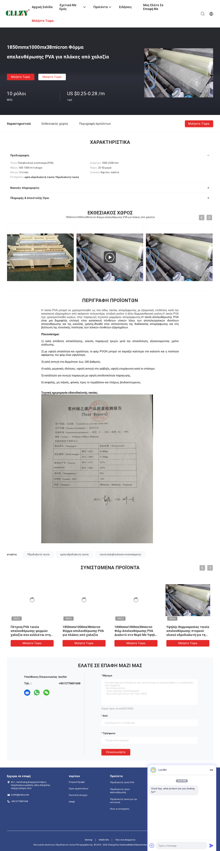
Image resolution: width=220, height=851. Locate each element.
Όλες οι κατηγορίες (119, 809)
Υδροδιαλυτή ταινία (38, 554)
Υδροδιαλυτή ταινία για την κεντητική (123, 801)
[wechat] (46, 692)
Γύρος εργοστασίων (78, 788)
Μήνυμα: (108, 675)
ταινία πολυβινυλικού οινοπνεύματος (120, 554)
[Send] (211, 845)
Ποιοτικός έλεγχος (78, 795)
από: (105, 715)
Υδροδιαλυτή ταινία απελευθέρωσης (120, 791)
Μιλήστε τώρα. (20, 77)
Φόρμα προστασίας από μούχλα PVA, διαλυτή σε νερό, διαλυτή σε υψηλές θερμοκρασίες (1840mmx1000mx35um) (29, 634)
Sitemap (88, 840)
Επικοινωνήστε (115, 752)
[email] (27, 692)
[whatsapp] (37, 692)
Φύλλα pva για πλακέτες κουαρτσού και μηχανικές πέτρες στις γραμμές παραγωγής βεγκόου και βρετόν (81, 634)
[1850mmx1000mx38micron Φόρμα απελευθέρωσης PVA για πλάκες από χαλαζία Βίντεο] (109, 257)
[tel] (56, 692)
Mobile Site (104, 840)
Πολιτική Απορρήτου (125, 840)
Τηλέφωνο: (109, 733)
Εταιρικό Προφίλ (77, 782)
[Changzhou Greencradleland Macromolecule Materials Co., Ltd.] (17, 13)
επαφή (72, 801)
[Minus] (211, 770)
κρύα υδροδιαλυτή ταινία (74, 554)
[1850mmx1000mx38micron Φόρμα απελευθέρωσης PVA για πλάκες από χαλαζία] (178, 72)
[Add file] (152, 845)
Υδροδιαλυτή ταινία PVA (122, 782)
